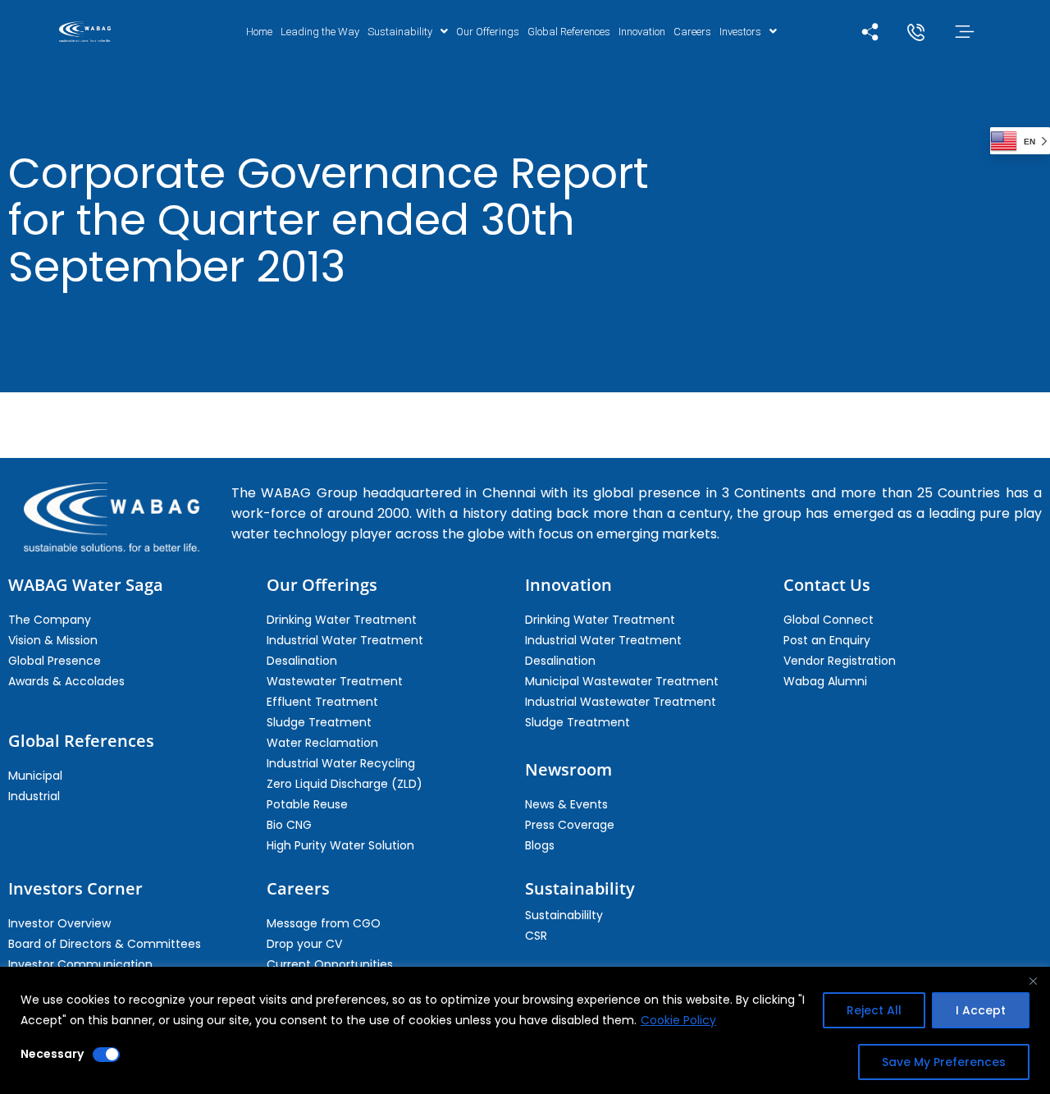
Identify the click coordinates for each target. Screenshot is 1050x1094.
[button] (407, 31)
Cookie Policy (678, 1020)
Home (259, 31)
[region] (525, 1030)
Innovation (642, 31)
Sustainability (400, 31)
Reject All (874, 1010)
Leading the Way (320, 31)
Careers (692, 31)
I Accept (981, 1010)
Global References (568, 31)
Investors (740, 31)
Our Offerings (487, 31)
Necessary (52, 1054)
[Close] (1033, 981)
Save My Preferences (944, 1062)
